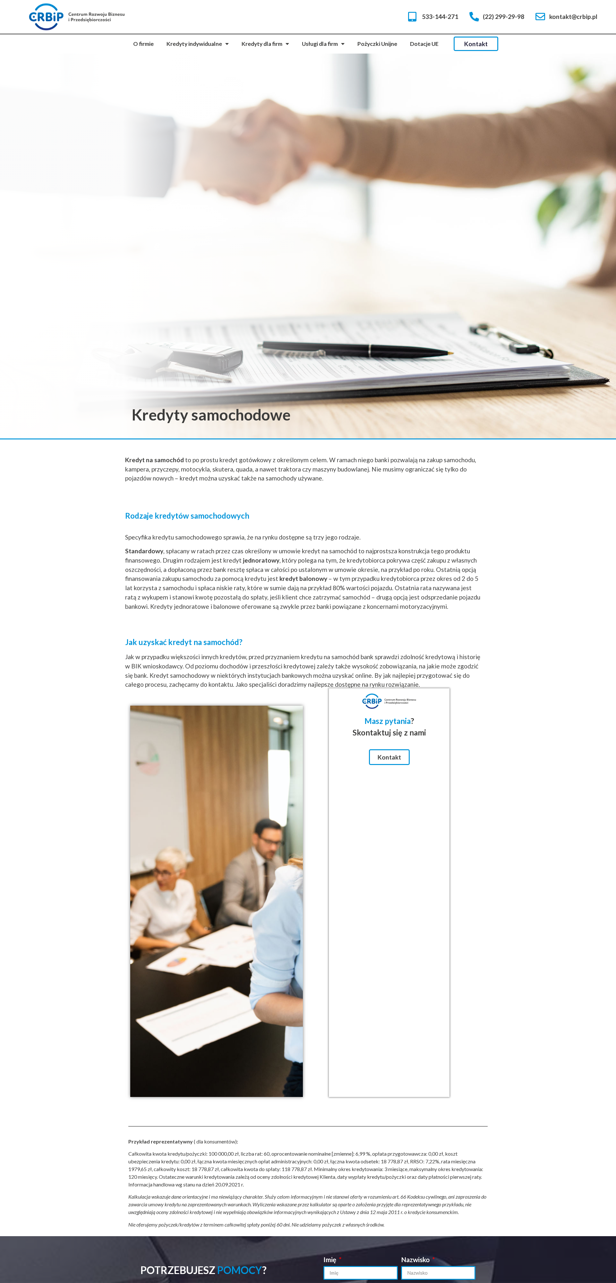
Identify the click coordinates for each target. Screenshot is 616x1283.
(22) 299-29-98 (503, 16)
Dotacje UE (424, 43)
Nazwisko (416, 1259)
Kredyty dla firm (262, 43)
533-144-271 (440, 16)
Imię (330, 1259)
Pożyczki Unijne (377, 43)
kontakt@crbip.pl (573, 16)
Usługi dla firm (320, 43)
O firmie (143, 43)
